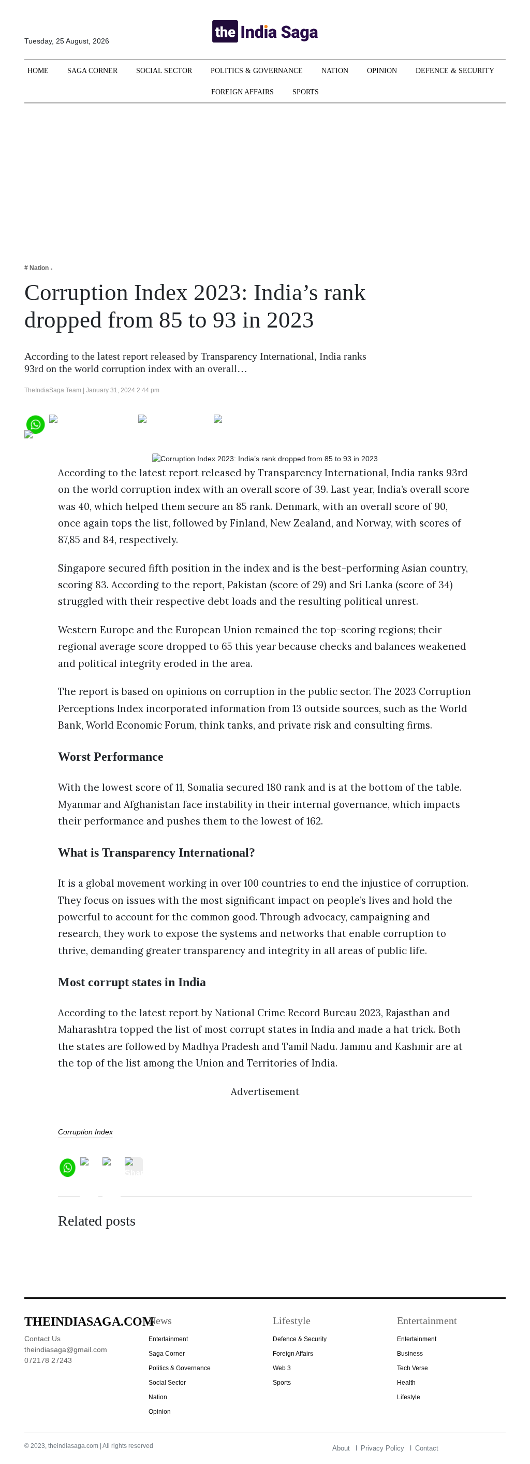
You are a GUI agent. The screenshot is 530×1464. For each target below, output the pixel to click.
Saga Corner (92, 71)
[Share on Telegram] (255, 423)
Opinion (382, 71)
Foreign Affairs (242, 92)
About (341, 1448)
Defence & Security (455, 71)
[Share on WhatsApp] (35, 423)
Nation (334, 71)
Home (38, 71)
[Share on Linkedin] (64, 439)
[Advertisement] (265, 176)
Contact (426, 1448)
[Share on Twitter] (174, 423)
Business (410, 1353)
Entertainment (168, 1339)
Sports (305, 92)
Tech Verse (412, 1368)
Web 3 (282, 1368)
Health (406, 1382)
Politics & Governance (257, 71)
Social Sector (164, 71)
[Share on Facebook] (92, 423)
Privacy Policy (382, 1448)
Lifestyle (408, 1397)
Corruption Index (85, 1132)
